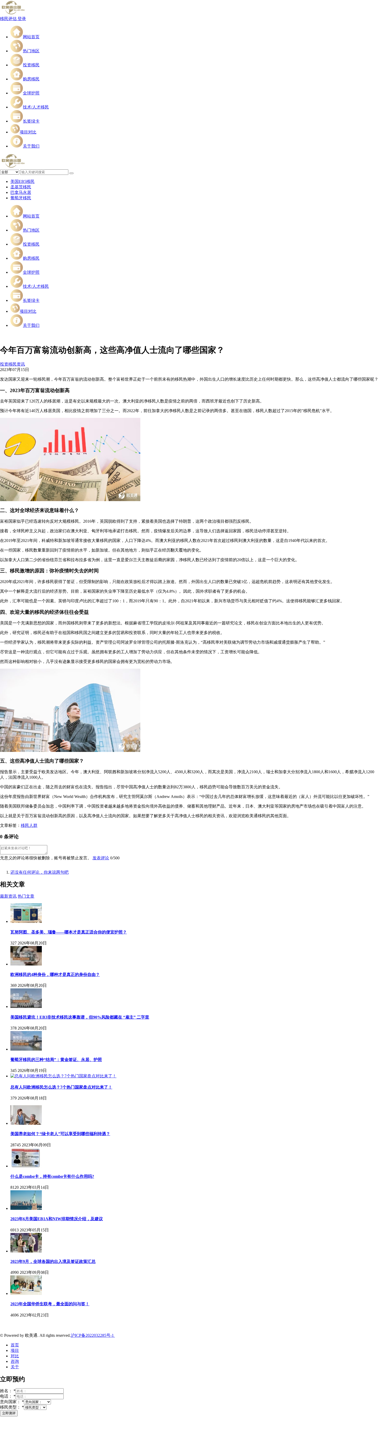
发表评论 (101, 858)
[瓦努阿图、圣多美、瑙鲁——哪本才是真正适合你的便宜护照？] (26, 921)
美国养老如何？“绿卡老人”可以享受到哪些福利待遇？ (60, 1134)
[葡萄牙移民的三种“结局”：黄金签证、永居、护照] (26, 1049)
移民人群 (29, 825)
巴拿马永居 (20, 192)
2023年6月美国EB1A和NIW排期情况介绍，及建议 (56, 1219)
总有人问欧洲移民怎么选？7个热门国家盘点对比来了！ (61, 1087)
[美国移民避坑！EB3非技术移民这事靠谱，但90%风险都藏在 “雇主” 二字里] (26, 1006)
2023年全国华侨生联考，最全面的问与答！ (49, 1304)
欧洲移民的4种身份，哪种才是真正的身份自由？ (55, 974)
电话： (8, 1396)
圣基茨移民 (20, 187)
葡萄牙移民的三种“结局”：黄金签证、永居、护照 (56, 1059)
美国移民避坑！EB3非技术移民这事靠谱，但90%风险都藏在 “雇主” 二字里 (79, 1017)
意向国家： (12, 1401)
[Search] (71, 173)
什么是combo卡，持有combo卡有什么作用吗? (52, 1176)
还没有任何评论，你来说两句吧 (39, 872)
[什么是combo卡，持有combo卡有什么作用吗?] (26, 1166)
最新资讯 (8, 896)
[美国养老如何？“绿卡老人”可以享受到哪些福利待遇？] (26, 1123)
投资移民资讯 (12, 364)
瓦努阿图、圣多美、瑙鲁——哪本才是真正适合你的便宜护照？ (68, 932)
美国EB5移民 (22, 181)
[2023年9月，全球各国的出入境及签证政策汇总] (26, 1251)
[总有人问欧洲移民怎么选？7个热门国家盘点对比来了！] (63, 1076)
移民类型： (12, 1407)
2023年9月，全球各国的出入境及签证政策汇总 (53, 1261)
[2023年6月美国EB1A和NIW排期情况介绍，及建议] (26, 1208)
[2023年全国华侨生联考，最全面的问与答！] (26, 1293)
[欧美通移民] (13, 13)
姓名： (8, 1391)
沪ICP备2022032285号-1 (93, 1335)
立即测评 (9, 1413)
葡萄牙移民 (20, 198)
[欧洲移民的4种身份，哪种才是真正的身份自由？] (26, 964)
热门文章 (26, 896)
